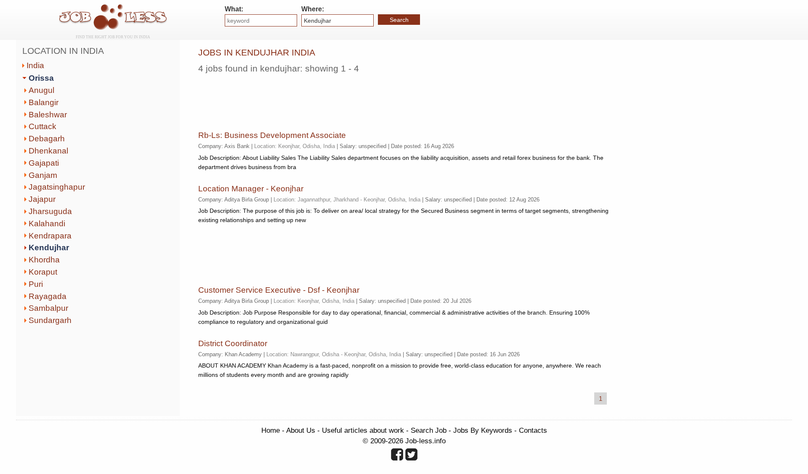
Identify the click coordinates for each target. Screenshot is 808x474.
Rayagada (47, 296)
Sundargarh (50, 320)
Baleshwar (48, 114)
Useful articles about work (363, 430)
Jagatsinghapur (57, 187)
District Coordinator (232, 343)
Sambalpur (48, 308)
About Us (300, 430)
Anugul (41, 90)
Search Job (429, 430)
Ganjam (43, 175)
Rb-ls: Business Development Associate (272, 135)
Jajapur (42, 199)
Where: (312, 9)
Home (270, 430)
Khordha (44, 259)
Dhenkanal (48, 150)
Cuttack (42, 126)
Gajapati (44, 163)
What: (234, 9)
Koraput (43, 271)
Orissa (41, 78)
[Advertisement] (351, 99)
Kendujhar (49, 247)
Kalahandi (47, 223)
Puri (36, 284)
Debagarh (47, 138)
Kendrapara (50, 235)
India (35, 65)
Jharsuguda (50, 211)
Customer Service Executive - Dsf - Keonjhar (278, 290)
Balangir (43, 102)
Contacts (533, 430)
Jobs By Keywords (482, 430)
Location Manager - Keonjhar (250, 188)
